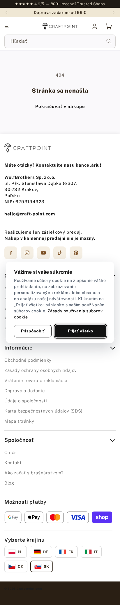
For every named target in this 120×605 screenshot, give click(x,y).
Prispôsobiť (33, 331)
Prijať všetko (80, 331)
